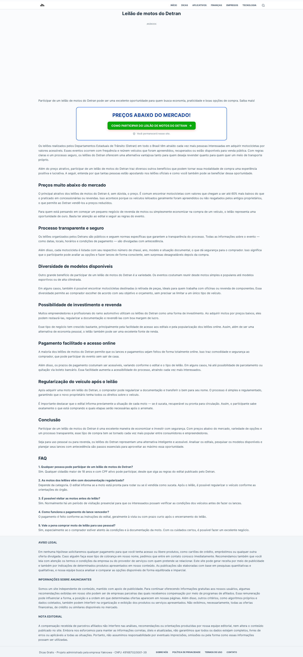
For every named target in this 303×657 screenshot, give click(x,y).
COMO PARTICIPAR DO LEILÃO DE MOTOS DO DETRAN (151, 125)
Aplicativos (199, 5)
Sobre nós (162, 652)
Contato (232, 652)
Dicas (184, 5)
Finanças (216, 5)
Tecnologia (249, 5)
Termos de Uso (213, 652)
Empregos (232, 5)
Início (174, 5)
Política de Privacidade (186, 652)
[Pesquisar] (263, 5)
